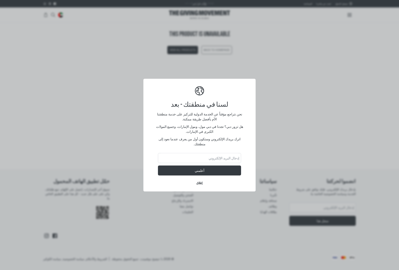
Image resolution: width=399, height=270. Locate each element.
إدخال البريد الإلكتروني (224, 158)
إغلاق (199, 182)
